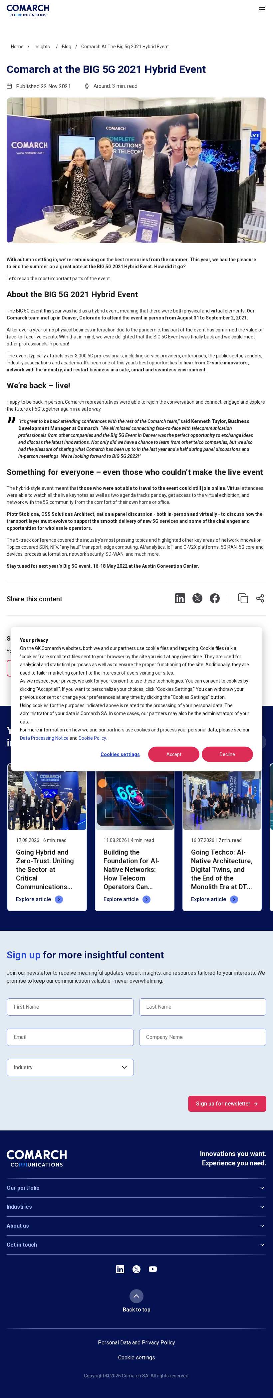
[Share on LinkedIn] (180, 599)
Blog (66, 46)
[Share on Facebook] (215, 599)
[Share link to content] (260, 599)
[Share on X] (197, 599)
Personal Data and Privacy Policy (136, 1342)
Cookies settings (120, 754)
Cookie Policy (92, 737)
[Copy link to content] (243, 599)
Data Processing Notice (44, 737)
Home (17, 46)
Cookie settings (136, 1358)
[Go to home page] (28, 10)
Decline (227, 754)
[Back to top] (136, 1296)
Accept (173, 754)
